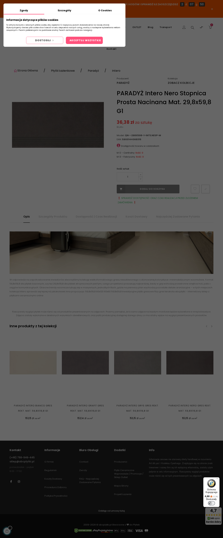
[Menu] (217, 479)
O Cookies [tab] (105, 10)
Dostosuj (43, 40)
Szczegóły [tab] (64, 10)
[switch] (211, 503)
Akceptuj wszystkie (85, 40)
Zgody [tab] (24, 10)
